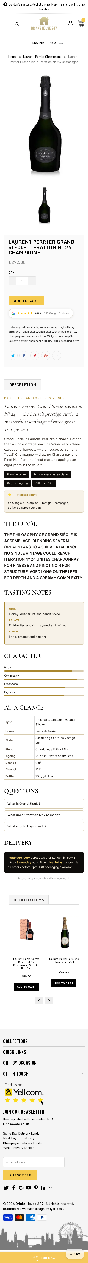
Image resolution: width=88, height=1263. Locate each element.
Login (70, 22)
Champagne (45, 331)
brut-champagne (26, 331)
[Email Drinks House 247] (51, 1188)
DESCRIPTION (22, 384)
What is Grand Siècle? (23, 803)
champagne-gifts (65, 331)
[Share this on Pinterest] (34, 355)
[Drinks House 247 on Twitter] (6, 1188)
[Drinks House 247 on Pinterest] (36, 1188)
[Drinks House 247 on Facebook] (14, 1188)
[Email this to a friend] (56, 355)
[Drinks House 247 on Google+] (21, 1188)
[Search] (17, 21)
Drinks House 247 (29, 1203)
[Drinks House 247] (44, 24)
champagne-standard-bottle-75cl (30, 336)
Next (53, 43)
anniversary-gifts (51, 327)
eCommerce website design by (26, 1208)
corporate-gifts (63, 336)
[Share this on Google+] (45, 355)
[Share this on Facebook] (23, 355)
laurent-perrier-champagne (26, 340)
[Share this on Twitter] (13, 355)
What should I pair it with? (26, 826)
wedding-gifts (70, 340)
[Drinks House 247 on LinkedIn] (43, 1188)
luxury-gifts (52, 340)
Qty (11, 272)
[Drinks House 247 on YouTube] (28, 1188)
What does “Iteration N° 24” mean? (33, 815)
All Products (30, 327)
